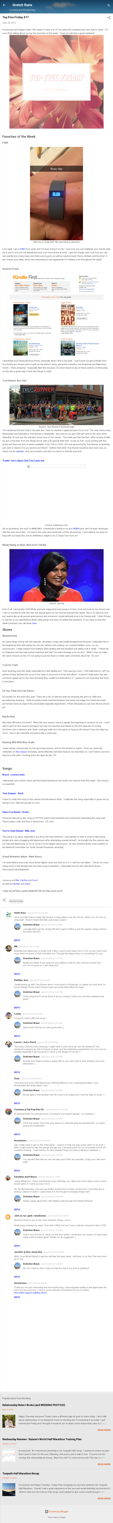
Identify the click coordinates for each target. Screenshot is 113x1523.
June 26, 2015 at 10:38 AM (38, 1141)
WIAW (76, 528)
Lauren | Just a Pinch (25, 1042)
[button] (109, 18)
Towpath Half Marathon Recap (20, 1473)
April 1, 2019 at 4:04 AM (37, 1283)
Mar (17, 880)
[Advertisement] (56, 1366)
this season (21, 751)
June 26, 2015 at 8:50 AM (31, 1078)
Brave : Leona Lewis (13, 774)
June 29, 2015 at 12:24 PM (51, 1023)
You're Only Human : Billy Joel (18, 830)
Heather (16, 884)
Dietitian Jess (21, 980)
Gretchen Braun (31, 924)
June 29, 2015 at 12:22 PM (51, 992)
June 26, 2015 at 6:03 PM (53, 1252)
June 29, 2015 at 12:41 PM (51, 1230)
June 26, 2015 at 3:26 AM (37, 913)
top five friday (16, 901)
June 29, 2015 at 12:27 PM (51, 1057)
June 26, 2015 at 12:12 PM (49, 1177)
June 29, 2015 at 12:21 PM (51, 958)
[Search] (109, 5)
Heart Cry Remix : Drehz (15, 812)
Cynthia (23, 880)
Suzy (16, 1078)
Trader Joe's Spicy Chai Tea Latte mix (23, 460)
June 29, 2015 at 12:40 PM (51, 1197)
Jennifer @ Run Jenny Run (28, 1252)
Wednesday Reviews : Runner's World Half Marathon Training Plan (42, 1439)
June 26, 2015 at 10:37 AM (56, 1109)
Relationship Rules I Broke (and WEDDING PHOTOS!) (33, 1405)
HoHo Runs (20, 913)
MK (15, 946)
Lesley (17, 1014)
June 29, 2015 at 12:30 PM (51, 1119)
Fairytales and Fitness (25, 1177)
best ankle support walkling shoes (30, 1292)
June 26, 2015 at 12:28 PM (58, 1216)
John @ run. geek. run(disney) (30, 1215)
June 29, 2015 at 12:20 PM (51, 925)
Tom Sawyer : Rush (12, 793)
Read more (104, 1430)
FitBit (22, 249)
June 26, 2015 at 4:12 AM (29, 946)
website (20, 451)
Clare (27, 884)
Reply (17, 940)
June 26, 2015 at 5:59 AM (32, 1014)
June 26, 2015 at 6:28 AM (47, 1042)
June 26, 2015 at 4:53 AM (39, 980)
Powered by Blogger (58, 1511)
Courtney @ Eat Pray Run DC (29, 1109)
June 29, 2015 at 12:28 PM (51, 1090)
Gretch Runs (22, 5)
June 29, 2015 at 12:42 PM (51, 1264)
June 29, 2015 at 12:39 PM (51, 1155)
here (34, 623)
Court (35, 880)
